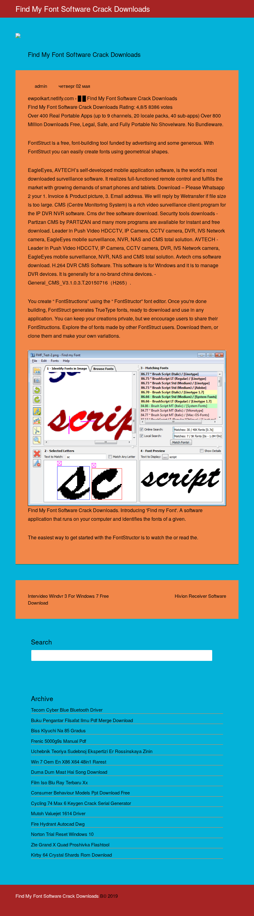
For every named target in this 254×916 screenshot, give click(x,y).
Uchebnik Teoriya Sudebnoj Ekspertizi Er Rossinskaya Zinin (91, 751)
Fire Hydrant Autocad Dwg (58, 823)
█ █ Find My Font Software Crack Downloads (127, 98)
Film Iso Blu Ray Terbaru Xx (59, 782)
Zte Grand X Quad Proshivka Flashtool (70, 844)
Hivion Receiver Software (200, 596)
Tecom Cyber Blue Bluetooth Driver (67, 709)
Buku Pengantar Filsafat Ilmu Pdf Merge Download (82, 720)
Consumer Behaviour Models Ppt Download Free (80, 792)
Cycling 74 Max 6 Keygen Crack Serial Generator (81, 803)
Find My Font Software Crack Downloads (82, 8)
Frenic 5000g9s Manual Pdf (58, 741)
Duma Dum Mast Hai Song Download (69, 771)
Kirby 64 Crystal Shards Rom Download (71, 854)
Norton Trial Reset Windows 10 (62, 834)
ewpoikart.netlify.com (51, 98)
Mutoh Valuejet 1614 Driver (58, 813)
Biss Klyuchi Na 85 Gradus (58, 730)
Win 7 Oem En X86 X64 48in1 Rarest (68, 761)
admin (41, 86)
